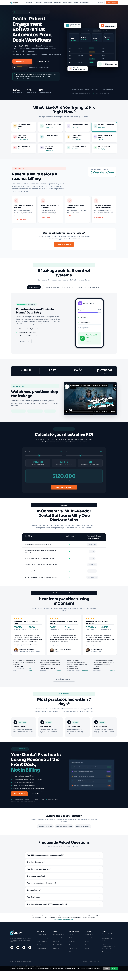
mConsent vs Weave (45, 826)
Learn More (22, 341)
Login (101, 2)
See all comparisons (82, 826)
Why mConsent (67, 2)
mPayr (69, 287)
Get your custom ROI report (62, 487)
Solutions (39, 2)
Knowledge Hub (84, 2)
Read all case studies (63, 679)
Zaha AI (80, 287)
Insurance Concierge (52, 287)
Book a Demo (111, 2)
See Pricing (35, 794)
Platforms (29, 2)
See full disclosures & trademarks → (64, 919)
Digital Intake (35, 287)
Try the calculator (63, 244)
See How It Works (42, 61)
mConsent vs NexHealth (64, 826)
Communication (94, 287)
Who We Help (48, 2)
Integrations (57, 2)
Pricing (76, 2)
